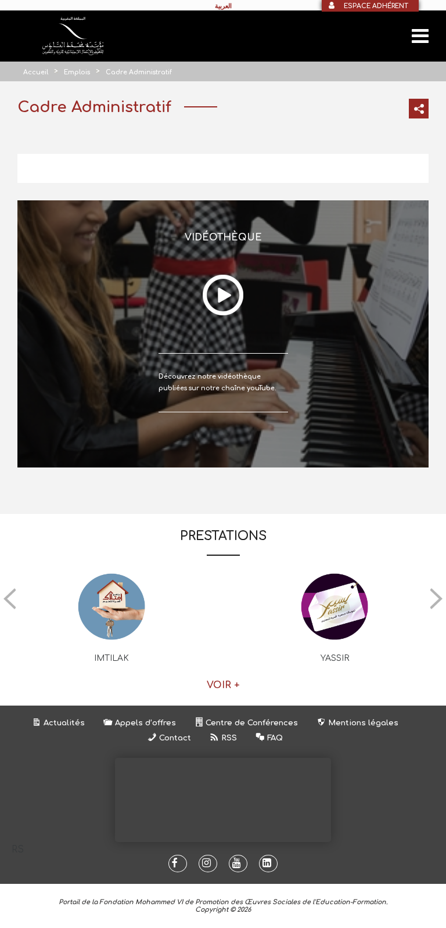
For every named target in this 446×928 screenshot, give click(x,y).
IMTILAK (111, 658)
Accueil (35, 72)
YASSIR (335, 658)
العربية (223, 5)
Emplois (77, 72)
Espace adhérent (376, 6)
